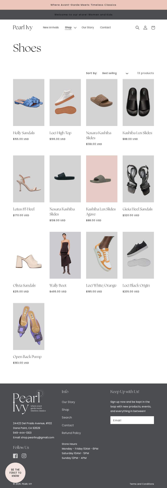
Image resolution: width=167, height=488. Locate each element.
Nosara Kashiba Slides (98, 135)
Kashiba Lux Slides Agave (101, 211)
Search (67, 417)
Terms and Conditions (142, 484)
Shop (65, 410)
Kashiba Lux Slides (137, 133)
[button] (70, 27)
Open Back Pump (27, 357)
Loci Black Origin (136, 286)
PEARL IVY (27, 484)
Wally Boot (58, 286)
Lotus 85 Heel (23, 209)
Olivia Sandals (24, 286)
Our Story (68, 402)
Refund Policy (71, 433)
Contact (68, 425)
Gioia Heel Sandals (137, 209)
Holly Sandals (24, 133)
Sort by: (91, 73)
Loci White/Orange (101, 286)
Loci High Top (60, 133)
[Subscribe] (149, 420)
